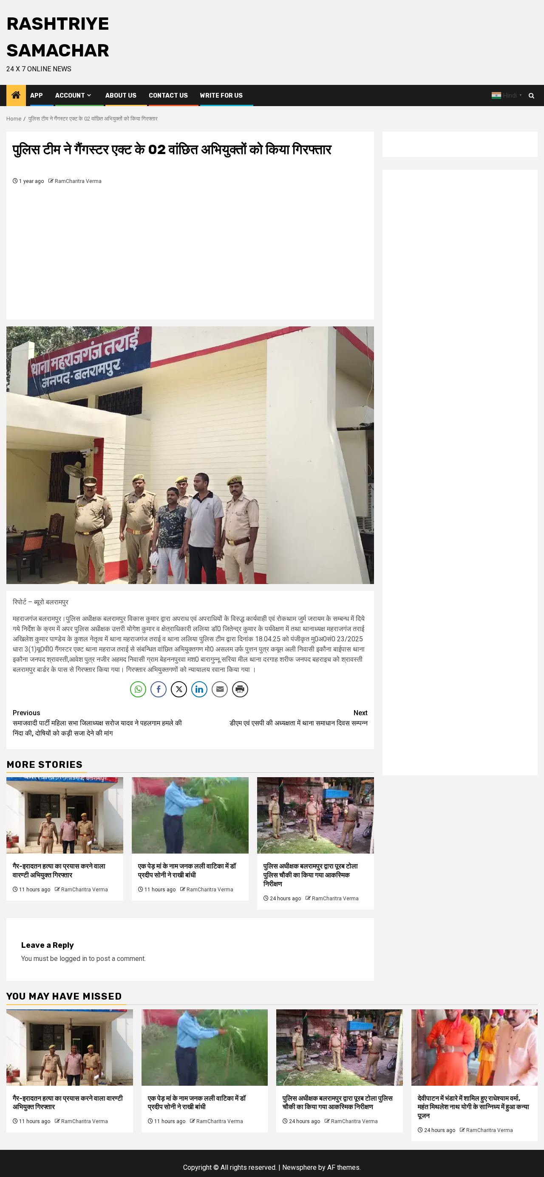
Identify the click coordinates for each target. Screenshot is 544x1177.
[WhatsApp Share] (138, 689)
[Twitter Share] (179, 689)
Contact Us (168, 95)
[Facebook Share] (158, 689)
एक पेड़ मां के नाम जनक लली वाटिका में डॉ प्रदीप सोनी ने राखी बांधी (187, 870)
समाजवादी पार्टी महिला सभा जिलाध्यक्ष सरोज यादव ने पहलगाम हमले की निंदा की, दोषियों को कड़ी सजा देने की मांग (97, 723)
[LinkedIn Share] (199, 689)
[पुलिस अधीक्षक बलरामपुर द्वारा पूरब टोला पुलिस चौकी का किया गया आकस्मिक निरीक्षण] (315, 815)
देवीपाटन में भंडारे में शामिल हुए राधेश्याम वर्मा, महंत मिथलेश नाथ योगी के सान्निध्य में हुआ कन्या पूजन (473, 1107)
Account (70, 95)
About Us (120, 95)
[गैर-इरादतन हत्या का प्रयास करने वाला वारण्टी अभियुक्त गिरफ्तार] (64, 815)
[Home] (16, 96)
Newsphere (299, 1167)
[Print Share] (240, 689)
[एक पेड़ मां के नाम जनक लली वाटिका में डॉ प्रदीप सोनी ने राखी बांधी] (190, 815)
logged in (73, 959)
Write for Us (221, 95)
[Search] (531, 95)
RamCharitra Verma (78, 181)
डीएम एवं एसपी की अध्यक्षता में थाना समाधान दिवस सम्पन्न (299, 718)
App (36, 95)
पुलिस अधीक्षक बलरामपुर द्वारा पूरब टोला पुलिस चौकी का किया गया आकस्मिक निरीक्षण (311, 875)
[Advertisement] (190, 249)
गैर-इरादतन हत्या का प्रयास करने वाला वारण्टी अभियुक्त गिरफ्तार (59, 870)
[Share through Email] (220, 689)
